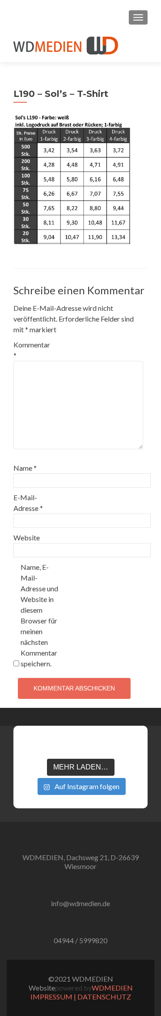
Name (25, 468)
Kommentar (31, 350)
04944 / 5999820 (80, 940)
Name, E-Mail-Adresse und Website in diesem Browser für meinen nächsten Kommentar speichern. (39, 615)
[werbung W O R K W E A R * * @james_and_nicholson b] (80, 745)
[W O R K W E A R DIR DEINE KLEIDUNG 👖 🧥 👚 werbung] (104, 745)
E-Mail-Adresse (28, 502)
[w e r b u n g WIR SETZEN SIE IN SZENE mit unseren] (56, 745)
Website (26, 537)
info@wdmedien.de (80, 903)
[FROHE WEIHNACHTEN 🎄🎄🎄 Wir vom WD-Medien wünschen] (32, 745)
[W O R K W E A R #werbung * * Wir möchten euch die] (129, 745)
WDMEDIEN (112, 987)
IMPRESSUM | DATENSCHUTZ (80, 996)
